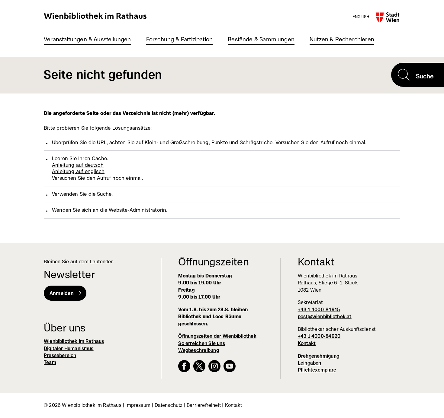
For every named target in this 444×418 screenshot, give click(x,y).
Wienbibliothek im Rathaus (95, 15)
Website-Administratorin (137, 210)
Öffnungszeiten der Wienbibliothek (217, 336)
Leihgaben (309, 363)
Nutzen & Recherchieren (342, 39)
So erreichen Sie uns (201, 343)
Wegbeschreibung (198, 350)
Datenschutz (169, 405)
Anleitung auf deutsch (78, 165)
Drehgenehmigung (318, 356)
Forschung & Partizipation (179, 39)
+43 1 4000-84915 (319, 309)
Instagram (214, 366)
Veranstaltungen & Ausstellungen (87, 39)
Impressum (137, 405)
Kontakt (307, 343)
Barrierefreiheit (204, 405)
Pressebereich (60, 355)
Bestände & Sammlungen (261, 39)
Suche (104, 194)
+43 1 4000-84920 (319, 336)
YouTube (230, 366)
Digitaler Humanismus (69, 348)
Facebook (184, 366)
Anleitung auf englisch (78, 171)
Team (50, 362)
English (360, 16)
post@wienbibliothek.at (325, 316)
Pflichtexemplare (317, 370)
